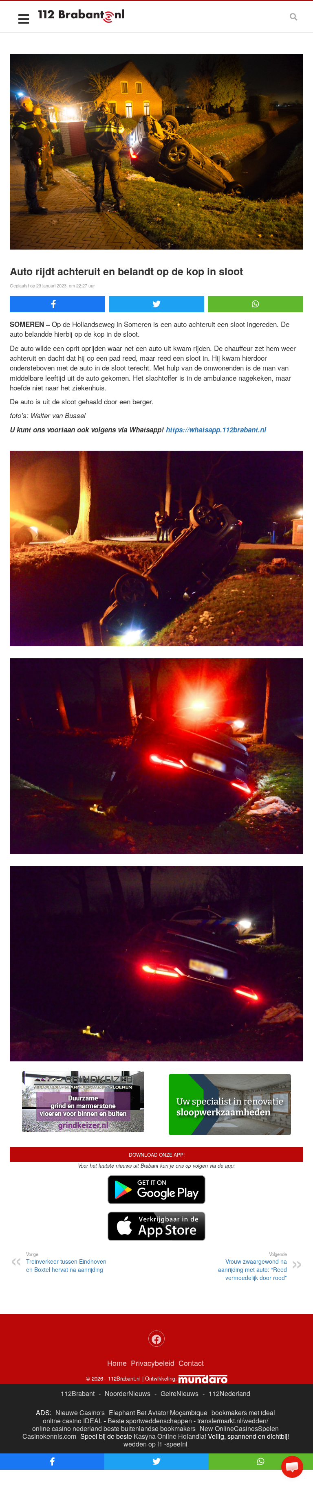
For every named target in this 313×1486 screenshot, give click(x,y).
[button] (292, 1467)
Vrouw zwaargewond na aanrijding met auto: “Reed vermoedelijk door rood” (252, 1266)
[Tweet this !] (156, 304)
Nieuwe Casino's (80, 1412)
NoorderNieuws (127, 1393)
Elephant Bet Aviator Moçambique (158, 1412)
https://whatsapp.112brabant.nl (216, 429)
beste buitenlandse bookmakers (150, 1428)
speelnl (176, 1444)
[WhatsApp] (255, 304)
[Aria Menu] (23, 18)
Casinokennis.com (49, 1436)
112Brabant (78, 1393)
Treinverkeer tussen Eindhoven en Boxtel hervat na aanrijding (66, 1262)
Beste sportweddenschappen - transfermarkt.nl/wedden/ (188, 1420)
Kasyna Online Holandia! (170, 1436)
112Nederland (229, 1393)
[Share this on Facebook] (57, 304)
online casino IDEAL (72, 1420)
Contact (191, 1362)
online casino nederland (67, 1428)
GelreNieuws (179, 1393)
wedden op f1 (143, 1444)
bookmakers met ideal (243, 1412)
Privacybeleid (152, 1362)
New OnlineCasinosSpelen (239, 1428)
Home (117, 1362)
